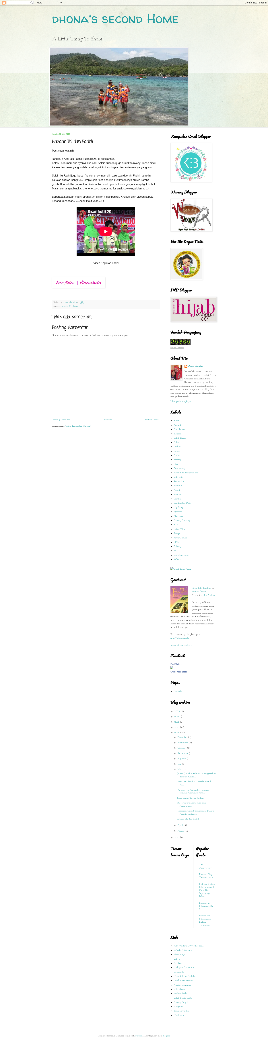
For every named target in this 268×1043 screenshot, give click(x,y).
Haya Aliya (179, 954)
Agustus (182, 758)
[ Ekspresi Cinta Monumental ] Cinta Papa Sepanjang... (195, 812)
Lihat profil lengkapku (181, 401)
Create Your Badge (178, 672)
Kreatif (177, 490)
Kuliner (177, 494)
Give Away (179, 468)
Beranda (108, 419)
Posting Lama (152, 419)
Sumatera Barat (181, 555)
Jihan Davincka (181, 1010)
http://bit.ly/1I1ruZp (179, 638)
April (180, 825)
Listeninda (179, 972)
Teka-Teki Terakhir (201, 588)
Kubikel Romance (182, 985)
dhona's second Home (115, 18)
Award (177, 425)
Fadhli (177, 455)
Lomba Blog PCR (182, 503)
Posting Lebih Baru (62, 419)
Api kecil (178, 963)
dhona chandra (195, 366)
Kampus (178, 485)
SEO (176, 550)
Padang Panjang (182, 520)
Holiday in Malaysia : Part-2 (207, 906)
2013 (177, 837)
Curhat (177, 446)
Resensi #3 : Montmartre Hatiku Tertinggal (205, 920)
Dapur (177, 451)
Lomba (177, 498)
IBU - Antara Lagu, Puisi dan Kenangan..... (191, 804)
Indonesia (178, 477)
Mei (180, 769)
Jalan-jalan (179, 481)
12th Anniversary (205, 866)
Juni (180, 764)
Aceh (176, 420)
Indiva (177, 959)
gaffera (138, 1035)
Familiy (64, 306)
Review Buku (180, 537)
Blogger (177, 433)
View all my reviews (180, 645)
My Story (73, 306)
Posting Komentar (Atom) (78, 426)
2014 (177, 732)
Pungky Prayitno (182, 1002)
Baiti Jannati (180, 429)
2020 (177, 716)
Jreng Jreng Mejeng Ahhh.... (190, 798)
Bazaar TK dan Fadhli (188, 818)
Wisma (177, 559)
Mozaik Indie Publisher (185, 976)
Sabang (177, 546)
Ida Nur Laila (180, 993)
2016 (177, 722)
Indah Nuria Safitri (183, 998)
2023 (177, 711)
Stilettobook (179, 989)
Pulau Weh (179, 529)
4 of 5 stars (209, 595)
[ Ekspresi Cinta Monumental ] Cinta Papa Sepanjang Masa (207, 890)
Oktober (182, 748)
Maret (181, 831)
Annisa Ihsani (199, 591)
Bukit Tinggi (180, 438)
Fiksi (176, 464)
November (183, 742)
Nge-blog (178, 516)
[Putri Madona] (171, 668)
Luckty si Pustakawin (184, 967)
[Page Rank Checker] (180, 569)
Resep (177, 533)
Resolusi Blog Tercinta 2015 (206, 876)
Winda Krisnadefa (183, 950)
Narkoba (178, 511)
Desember (183, 737)
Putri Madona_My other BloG (188, 945)
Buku (176, 442)
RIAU (176, 542)
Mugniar (178, 1006)
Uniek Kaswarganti (183, 980)
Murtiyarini (179, 1015)
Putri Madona (176, 664)
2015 (177, 727)
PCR (176, 524)
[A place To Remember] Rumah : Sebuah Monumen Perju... (193, 791)
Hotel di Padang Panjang (186, 472)
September (183, 753)
